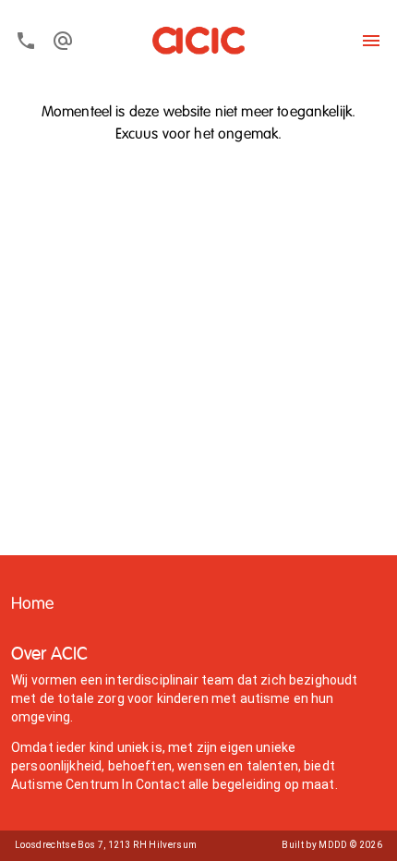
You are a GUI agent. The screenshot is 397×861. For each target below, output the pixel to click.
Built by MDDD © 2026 (332, 845)
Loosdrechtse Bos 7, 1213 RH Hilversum (106, 845)
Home (32, 604)
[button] (32, 604)
